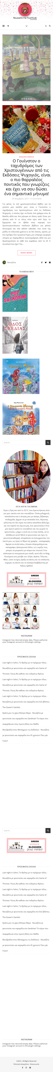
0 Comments (36, 198)
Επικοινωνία (34, 1064)
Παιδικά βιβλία (26, 157)
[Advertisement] (26, 786)
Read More (26, 253)
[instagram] (26, 1067)
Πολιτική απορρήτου (21, 1064)
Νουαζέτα (11, 262)
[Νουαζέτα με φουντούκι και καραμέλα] (26, 11)
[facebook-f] (22, 1067)
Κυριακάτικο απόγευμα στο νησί (26, 67)
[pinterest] (30, 1067)
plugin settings (34, 642)
